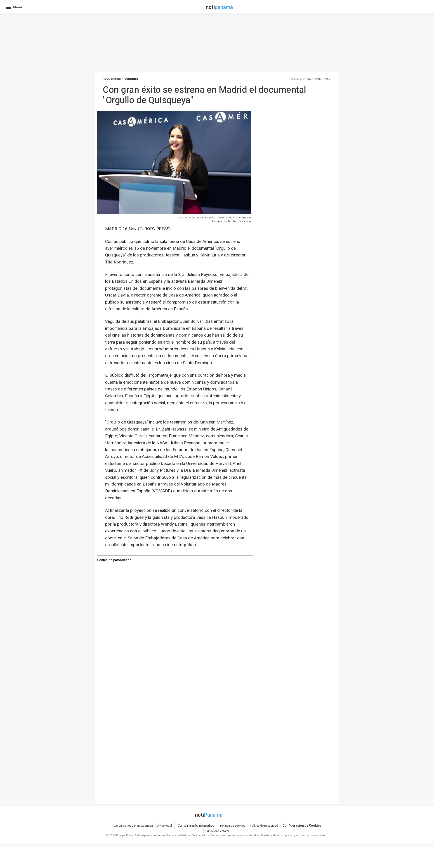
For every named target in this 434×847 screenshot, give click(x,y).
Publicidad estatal (217, 831)
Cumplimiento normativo (196, 825)
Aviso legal (164, 825)
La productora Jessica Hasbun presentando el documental (214, 218)
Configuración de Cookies (302, 825)
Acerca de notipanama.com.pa (133, 825)
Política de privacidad (264, 825)
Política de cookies (232, 825)
